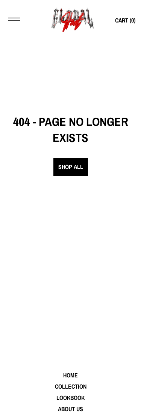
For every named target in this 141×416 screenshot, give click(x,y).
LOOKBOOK (70, 398)
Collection (70, 386)
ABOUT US (70, 409)
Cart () (125, 20)
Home (70, 375)
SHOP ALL (70, 167)
